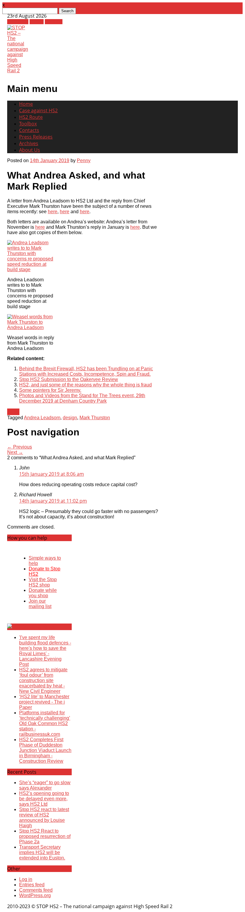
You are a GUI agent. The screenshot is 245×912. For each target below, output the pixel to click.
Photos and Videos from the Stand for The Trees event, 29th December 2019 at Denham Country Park (82, 398)
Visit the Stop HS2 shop (43, 582)
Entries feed (32, 884)
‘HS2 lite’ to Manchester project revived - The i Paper (44, 702)
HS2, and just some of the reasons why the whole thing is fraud (85, 384)
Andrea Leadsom (42, 417)
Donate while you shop (43, 593)
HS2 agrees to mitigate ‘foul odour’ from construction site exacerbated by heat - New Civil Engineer (43, 680)
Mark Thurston (94, 417)
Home (26, 104)
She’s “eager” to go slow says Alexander (45, 785)
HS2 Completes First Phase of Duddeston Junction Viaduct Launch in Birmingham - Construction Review (45, 750)
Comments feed (36, 890)
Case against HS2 (38, 110)
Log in (25, 879)
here (52, 211)
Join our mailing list (40, 603)
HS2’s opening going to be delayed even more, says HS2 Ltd (44, 799)
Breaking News (38, 627)
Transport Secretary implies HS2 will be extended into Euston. (42, 852)
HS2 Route (31, 117)
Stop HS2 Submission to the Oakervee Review (68, 379)
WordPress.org (35, 895)
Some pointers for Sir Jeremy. (50, 390)
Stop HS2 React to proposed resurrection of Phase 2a (45, 836)
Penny (84, 160)
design (70, 417)
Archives (28, 143)
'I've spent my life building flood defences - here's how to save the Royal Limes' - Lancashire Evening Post (45, 651)
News (13, 412)
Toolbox (28, 123)
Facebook (17, 21)
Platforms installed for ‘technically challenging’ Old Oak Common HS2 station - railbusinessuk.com (44, 723)
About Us (29, 150)
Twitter (37, 21)
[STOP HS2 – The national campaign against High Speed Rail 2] (17, 70)
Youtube (53, 21)
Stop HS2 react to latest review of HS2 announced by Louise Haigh (44, 817)
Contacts (29, 130)
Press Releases (36, 136)
